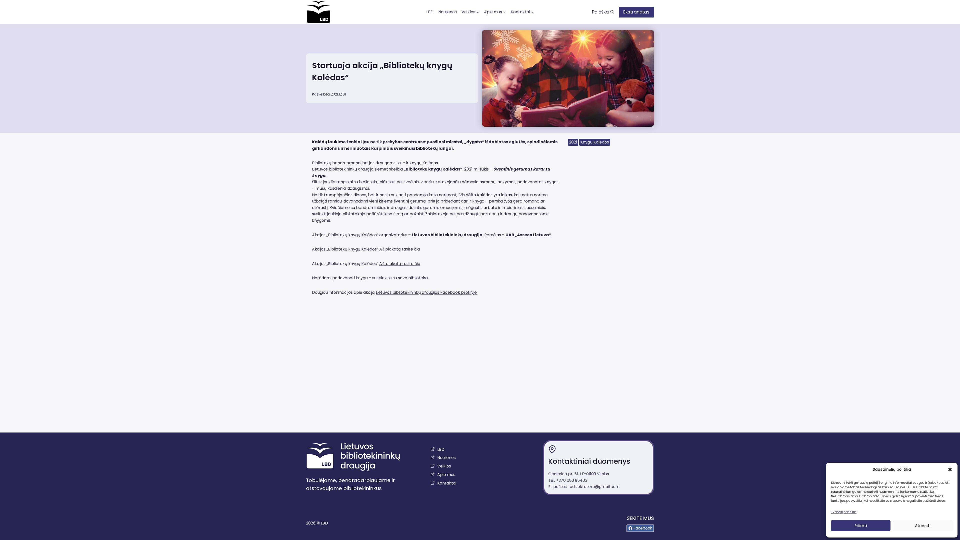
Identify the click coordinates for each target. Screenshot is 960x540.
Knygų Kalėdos (594, 142)
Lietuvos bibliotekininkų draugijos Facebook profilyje (426, 292)
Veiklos (444, 466)
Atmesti (922, 525)
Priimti (860, 525)
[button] (950, 469)
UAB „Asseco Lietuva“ (528, 235)
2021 (573, 142)
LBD (430, 12)
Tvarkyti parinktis (843, 512)
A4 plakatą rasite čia (399, 263)
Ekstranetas (636, 12)
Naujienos (447, 12)
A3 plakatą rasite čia (399, 249)
